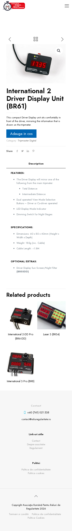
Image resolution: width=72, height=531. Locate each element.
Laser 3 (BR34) (51, 334)
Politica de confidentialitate (36, 469)
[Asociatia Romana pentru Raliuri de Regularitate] (14, 5)
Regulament (36, 448)
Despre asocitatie (36, 444)
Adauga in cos (21, 133)
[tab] (36, 164)
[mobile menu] (67, 5)
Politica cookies (36, 473)
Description (36, 163)
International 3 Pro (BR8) (20, 381)
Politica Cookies (36, 518)
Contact (36, 441)
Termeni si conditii (19, 514)
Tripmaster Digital (27, 140)
